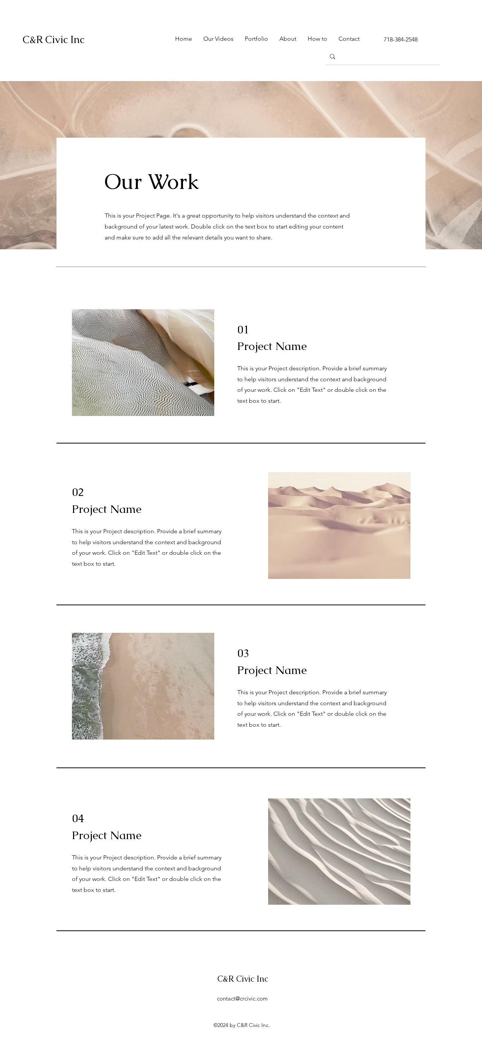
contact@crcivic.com (242, 998)
